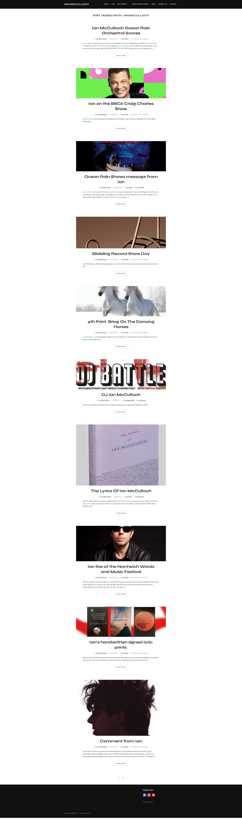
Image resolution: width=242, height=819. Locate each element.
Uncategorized (129, 400)
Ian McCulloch (76, 4)
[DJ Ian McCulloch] (121, 360)
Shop (154, 4)
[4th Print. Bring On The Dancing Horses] (121, 287)
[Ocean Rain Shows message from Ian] (121, 142)
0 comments (139, 187)
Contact (173, 4)
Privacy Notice (148, 802)
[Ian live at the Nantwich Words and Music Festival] (121, 527)
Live (113, 4)
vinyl (116, 264)
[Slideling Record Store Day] (121, 218)
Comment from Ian (121, 741)
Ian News (125, 39)
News (106, 4)
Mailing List (162, 4)
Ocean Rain (87, 43)
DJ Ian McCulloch (121, 394)
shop (146, 660)
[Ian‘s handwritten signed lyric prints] (121, 608)
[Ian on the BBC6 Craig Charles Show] (121, 69)
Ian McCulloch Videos (140, 4)
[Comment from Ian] (121, 681)
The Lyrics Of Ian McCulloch (121, 490)
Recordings (122, 4)
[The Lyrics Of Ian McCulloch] (121, 426)
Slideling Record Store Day (121, 253)
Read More (121, 55)
